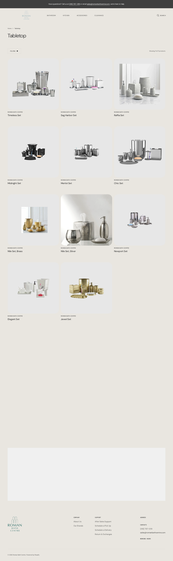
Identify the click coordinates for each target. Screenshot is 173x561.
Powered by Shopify (32, 555)
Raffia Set (119, 115)
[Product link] (33, 84)
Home (9, 28)
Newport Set (120, 251)
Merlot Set (66, 183)
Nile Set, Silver (68, 251)
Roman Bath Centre (19, 555)
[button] (161, 15)
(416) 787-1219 (74, 4)
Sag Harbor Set (69, 115)
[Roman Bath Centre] (26, 15)
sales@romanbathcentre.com (98, 4)
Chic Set (118, 183)
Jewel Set (66, 319)
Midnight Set (14, 183)
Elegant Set (13, 319)
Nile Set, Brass (15, 251)
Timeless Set (14, 115)
